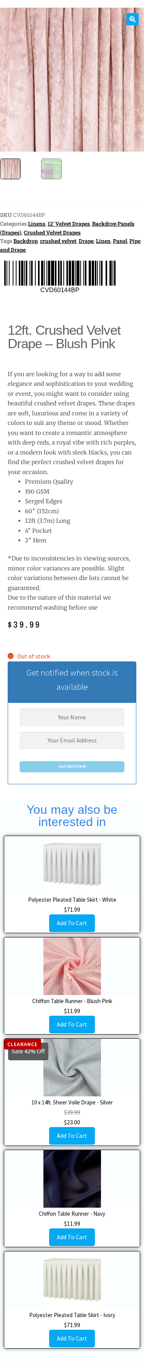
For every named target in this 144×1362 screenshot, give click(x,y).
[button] (132, 19)
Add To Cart (72, 923)
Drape (86, 241)
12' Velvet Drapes (69, 223)
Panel (120, 241)
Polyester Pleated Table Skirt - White (72, 899)
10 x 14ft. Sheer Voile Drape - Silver (72, 1102)
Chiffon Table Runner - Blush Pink (72, 1001)
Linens (36, 223)
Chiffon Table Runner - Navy (72, 1213)
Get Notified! (72, 766)
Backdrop (25, 241)
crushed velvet (58, 241)
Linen (103, 241)
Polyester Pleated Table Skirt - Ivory (72, 1315)
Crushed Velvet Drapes (52, 232)
